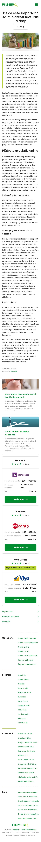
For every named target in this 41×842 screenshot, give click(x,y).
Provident (22, 710)
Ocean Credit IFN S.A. (27, 764)
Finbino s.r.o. (23, 755)
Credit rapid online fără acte (28, 655)
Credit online (23, 647)
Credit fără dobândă (27, 638)
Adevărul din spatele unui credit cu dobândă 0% (28, 792)
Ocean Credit (24, 705)
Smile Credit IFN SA (26, 773)
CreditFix (22, 675)
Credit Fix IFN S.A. (25, 734)
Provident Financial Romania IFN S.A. (28, 768)
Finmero (15, 829)
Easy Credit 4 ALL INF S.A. (28, 742)
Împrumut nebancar (27, 664)
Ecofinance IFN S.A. (26, 747)
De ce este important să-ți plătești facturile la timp (28, 809)
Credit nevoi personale (28, 642)
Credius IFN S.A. (24, 738)
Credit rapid (23, 651)
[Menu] (36, 4)
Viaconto (20, 511)
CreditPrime (23, 679)
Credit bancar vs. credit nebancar (28, 801)
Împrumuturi (7, 611)
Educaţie (14, 371)
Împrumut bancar (26, 660)
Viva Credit (20, 559)
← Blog (20, 26)
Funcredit (20, 460)
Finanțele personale (10, 616)
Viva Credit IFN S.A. (26, 781)
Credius (21, 684)
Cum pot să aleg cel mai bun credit (28, 805)
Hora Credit (23, 701)
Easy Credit (23, 688)
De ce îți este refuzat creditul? (28, 814)
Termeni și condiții (28, 829)
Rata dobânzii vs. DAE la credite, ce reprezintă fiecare (28, 818)
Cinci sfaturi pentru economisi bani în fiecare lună (28, 796)
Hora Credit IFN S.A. (26, 760)
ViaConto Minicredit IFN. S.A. (28, 777)
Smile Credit (23, 714)
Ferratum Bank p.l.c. (26, 751)
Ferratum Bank (24, 692)
